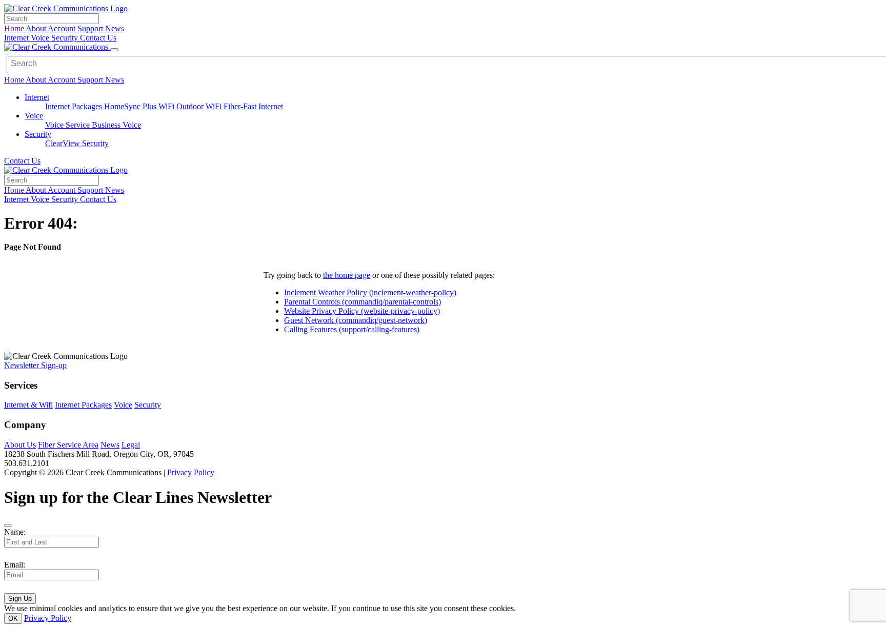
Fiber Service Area (68, 444)
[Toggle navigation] (114, 49)
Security (65, 37)
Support (91, 28)
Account (62, 28)
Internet (17, 37)
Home (15, 28)
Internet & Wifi (28, 404)
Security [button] (38, 134)
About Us (20, 444)
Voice (41, 37)
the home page (346, 275)
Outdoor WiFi (200, 106)
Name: (15, 532)
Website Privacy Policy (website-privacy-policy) (362, 311)
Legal (131, 444)
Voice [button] (34, 115)
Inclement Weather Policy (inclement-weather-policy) (370, 292)
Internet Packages (74, 106)
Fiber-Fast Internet (253, 106)
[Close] (8, 525)
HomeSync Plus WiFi (140, 106)
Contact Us (98, 37)
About (37, 28)
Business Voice (116, 124)
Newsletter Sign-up (35, 365)
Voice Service (68, 124)
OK (13, 618)
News (114, 28)
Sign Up (20, 598)
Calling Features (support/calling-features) (351, 329)
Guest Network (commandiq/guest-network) (355, 320)
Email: (14, 564)
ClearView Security (77, 143)
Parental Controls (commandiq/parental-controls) (362, 301)
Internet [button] (37, 97)
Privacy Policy (190, 472)
